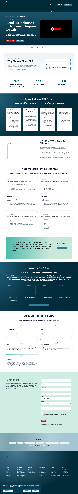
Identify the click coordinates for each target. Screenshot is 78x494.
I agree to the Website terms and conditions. (50, 412)
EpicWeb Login (19, 474)
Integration (31, 445)
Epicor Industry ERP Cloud (30, 47)
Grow (40, 469)
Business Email (43, 387)
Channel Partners (31, 469)
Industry (42, 396)
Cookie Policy (12, 486)
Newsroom (8, 472)
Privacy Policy (64, 471)
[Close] (39, 484)
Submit (43, 420)
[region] (21, 488)
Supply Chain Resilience (64, 442)
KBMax (40, 471)
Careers (7, 471)
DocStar (40, 475)
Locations (7, 474)
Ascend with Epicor (48, 47)
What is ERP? (53, 471)
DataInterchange (42, 472)
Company (43, 391)
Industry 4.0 (53, 469)
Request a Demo (10, 40)
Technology (16, 16)
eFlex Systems (42, 474)
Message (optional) (44, 405)
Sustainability (20, 442)
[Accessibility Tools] (53, 5)
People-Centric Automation (30, 442)
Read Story (61, 248)
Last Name (43, 382)
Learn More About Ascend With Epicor (39, 305)
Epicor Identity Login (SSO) (22, 475)
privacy (49, 424)
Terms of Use (64, 469)
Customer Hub (68, 4)
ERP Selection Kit (54, 472)
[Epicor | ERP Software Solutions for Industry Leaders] (9, 5)
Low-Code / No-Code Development (52, 442)
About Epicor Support (21, 469)
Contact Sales (20, 40)
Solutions (11, 16)
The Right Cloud (40, 47)
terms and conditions (58, 424)
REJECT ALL (27, 490)
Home (7, 16)
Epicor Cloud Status (20, 476)
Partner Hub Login (31, 472)
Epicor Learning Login (21, 472)
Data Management (38, 445)
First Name (43, 378)
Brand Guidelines (9, 476)
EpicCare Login (19, 471)
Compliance (64, 474)
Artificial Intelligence (40, 442)
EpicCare (36, 386)
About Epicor (8, 469)
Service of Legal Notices (66, 475)
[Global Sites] (51, 5)
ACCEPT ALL (35, 490)
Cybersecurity (46, 445)
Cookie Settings (65, 472)
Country (42, 401)
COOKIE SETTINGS (8, 490)
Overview (21, 47)
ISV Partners (30, 471)
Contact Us (59, 4)
